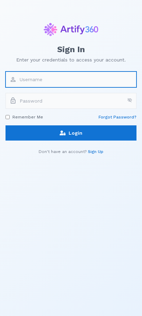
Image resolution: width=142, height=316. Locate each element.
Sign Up (95, 151)
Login (75, 133)
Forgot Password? (117, 117)
